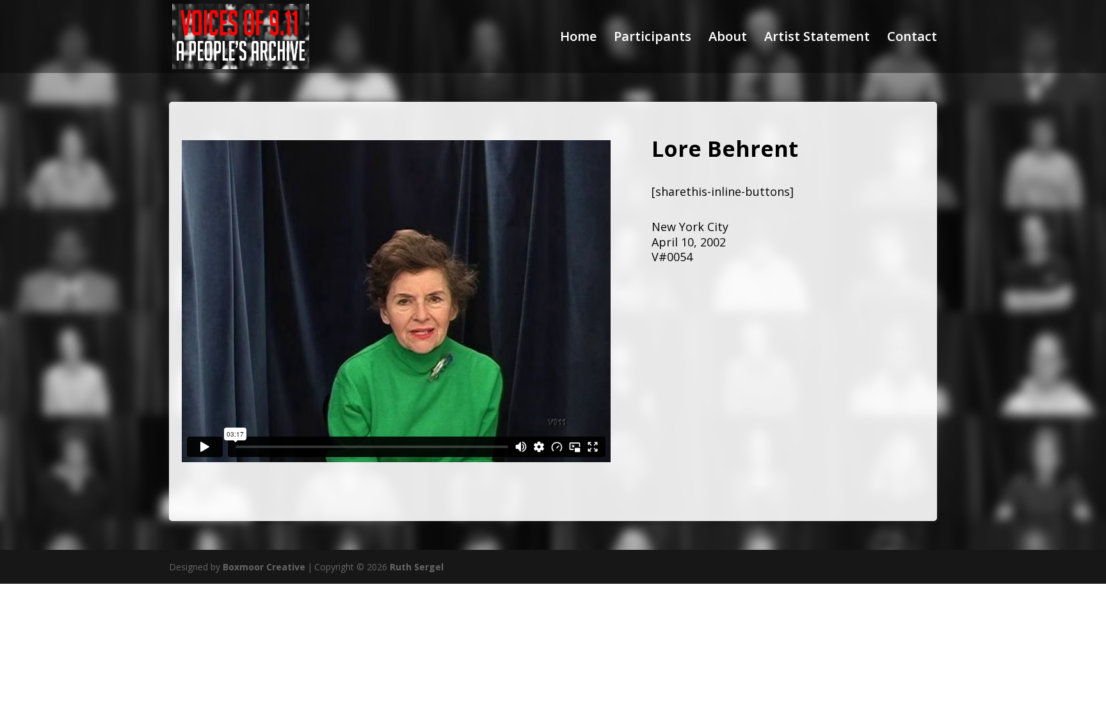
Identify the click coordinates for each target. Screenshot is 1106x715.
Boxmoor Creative (264, 567)
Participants (652, 38)
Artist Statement (817, 38)
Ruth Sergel (417, 567)
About (728, 38)
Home (578, 38)
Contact (912, 38)
